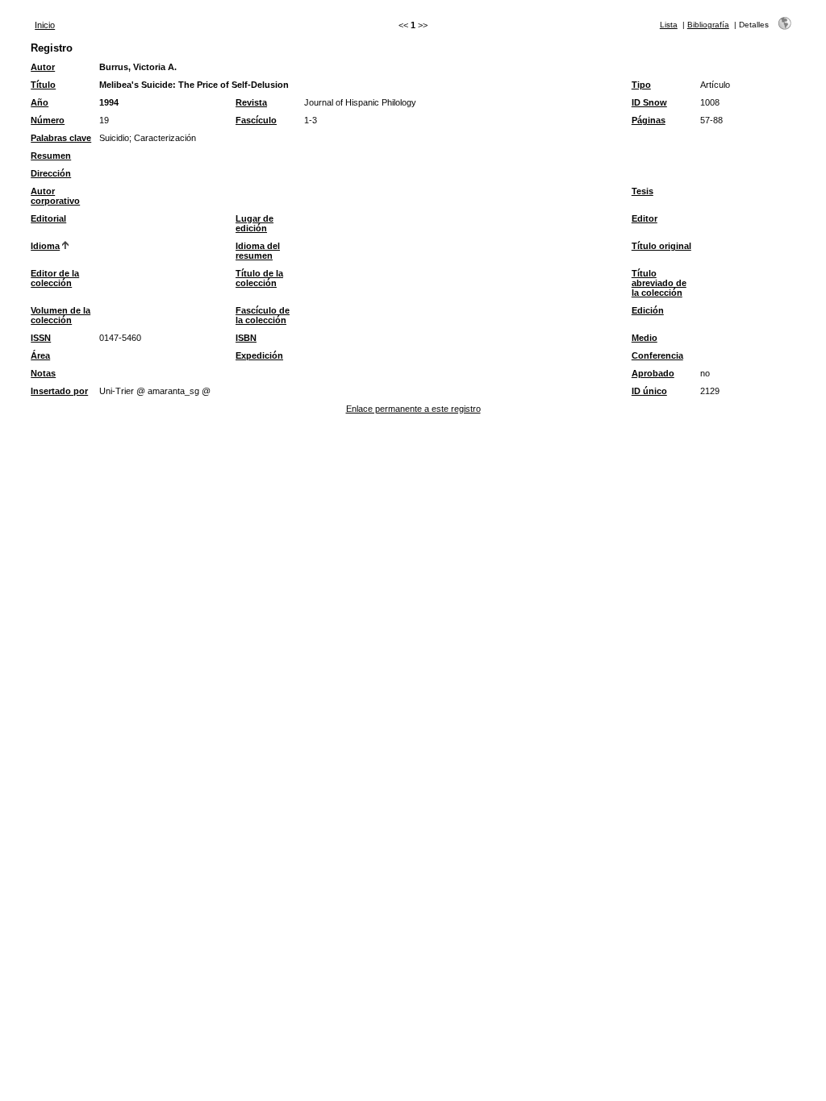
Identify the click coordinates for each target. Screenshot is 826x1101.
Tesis (642, 191)
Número (48, 120)
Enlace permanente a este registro (413, 408)
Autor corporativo (55, 196)
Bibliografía (708, 24)
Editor (644, 218)
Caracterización (165, 138)
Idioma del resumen (258, 250)
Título (43, 84)
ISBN (246, 338)
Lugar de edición (254, 223)
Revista (251, 102)
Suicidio (114, 138)
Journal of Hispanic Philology (360, 102)
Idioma (45, 246)
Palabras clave (61, 138)
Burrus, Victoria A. (138, 67)
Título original (661, 246)
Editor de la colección (55, 278)
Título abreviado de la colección (659, 282)
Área (40, 355)
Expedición (259, 355)
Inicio (45, 25)
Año (39, 102)
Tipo (641, 84)
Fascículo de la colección (263, 315)
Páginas (648, 120)
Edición (648, 310)
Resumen (51, 155)
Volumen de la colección (60, 315)
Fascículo (256, 120)
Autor (43, 67)
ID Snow (649, 102)
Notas (43, 373)
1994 (109, 102)
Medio (644, 338)
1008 (710, 102)
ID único (649, 391)
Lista (669, 24)
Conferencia (657, 355)
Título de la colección (259, 278)
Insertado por (59, 391)
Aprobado (653, 373)
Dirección (51, 173)
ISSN (41, 338)
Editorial (48, 218)
